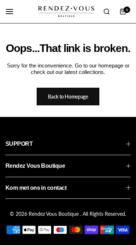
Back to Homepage (68, 96)
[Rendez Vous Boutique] (66, 11)
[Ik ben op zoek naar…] (107, 11)
